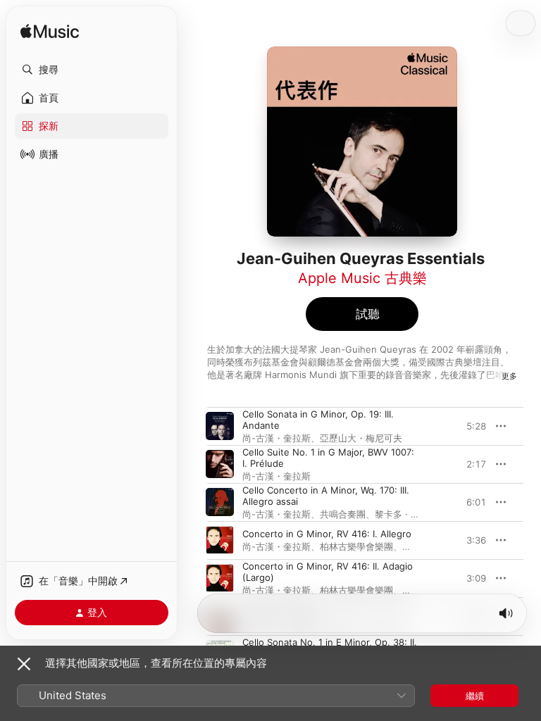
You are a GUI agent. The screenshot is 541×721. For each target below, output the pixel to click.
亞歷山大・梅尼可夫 (361, 438)
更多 (509, 376)
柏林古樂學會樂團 (356, 546)
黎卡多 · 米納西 (406, 514)
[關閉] (24, 664)
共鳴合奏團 (343, 514)
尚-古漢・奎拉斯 (276, 438)
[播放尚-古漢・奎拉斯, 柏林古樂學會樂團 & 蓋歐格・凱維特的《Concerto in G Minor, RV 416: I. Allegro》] (220, 540)
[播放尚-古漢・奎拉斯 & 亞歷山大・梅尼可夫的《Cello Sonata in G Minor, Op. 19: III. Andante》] (220, 426)
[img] (49, 32)
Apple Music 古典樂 (362, 278)
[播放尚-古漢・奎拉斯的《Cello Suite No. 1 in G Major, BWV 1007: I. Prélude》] (220, 464)
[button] (91, 70)
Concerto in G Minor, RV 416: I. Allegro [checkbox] (326, 533)
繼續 (475, 695)
